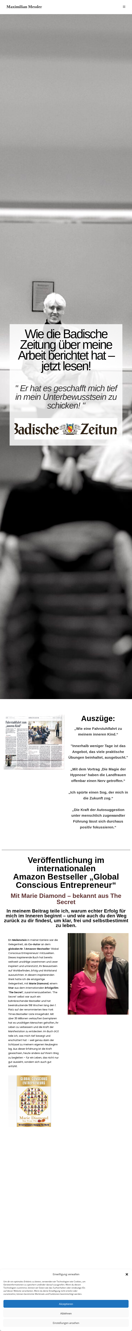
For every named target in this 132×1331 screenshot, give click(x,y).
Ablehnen (66, 1313)
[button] (127, 1274)
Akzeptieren (66, 1304)
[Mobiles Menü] (124, 7)
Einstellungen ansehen (66, 1323)
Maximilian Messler (24, 6)
